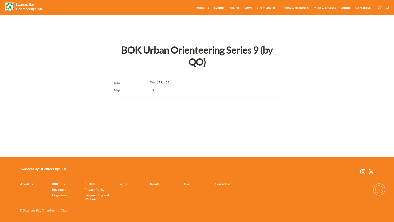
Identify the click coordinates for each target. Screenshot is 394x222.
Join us (345, 7)
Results (234, 7)
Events (219, 7)
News (248, 7)
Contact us (363, 7)
